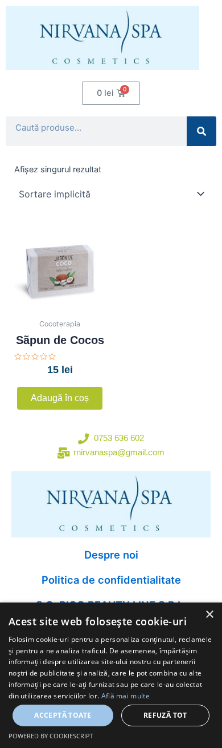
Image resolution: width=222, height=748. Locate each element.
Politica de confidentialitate (111, 579)
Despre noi (111, 554)
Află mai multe (125, 696)
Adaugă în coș (60, 398)
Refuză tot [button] (165, 715)
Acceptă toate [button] (62, 715)
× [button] (209, 614)
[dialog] (111, 675)
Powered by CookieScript (51, 735)
